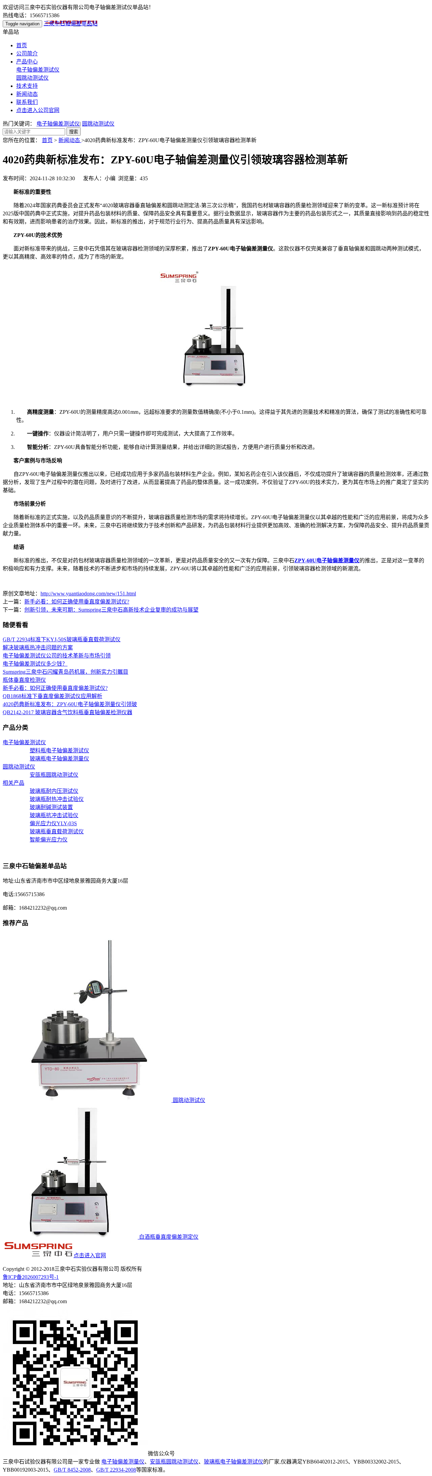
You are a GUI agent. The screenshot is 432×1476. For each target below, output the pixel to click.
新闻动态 (27, 94)
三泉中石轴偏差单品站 (71, 23)
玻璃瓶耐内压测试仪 (54, 791)
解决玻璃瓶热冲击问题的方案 (38, 647)
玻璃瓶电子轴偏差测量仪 (59, 758)
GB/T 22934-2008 (116, 1470)
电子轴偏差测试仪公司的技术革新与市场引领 (57, 656)
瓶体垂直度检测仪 (24, 680)
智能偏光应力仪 (49, 839)
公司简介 (27, 53)
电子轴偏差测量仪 (122, 1462)
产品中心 (27, 61)
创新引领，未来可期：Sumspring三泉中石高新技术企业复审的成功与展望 (111, 610)
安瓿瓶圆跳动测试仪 (54, 775)
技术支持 (27, 86)
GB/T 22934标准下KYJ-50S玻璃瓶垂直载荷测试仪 (61, 639)
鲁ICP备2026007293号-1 (31, 1277)
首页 (21, 45)
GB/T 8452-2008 (72, 1470)
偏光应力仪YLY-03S (53, 823)
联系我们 (27, 102)
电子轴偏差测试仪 (37, 70)
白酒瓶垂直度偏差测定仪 (168, 1237)
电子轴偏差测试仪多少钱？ (35, 664)
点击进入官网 (90, 1255)
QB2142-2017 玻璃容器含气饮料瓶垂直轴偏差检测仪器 (67, 712)
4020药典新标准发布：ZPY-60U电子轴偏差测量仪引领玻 (70, 704)
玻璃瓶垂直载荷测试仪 (57, 831)
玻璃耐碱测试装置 (51, 807)
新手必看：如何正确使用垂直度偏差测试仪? (76, 602)
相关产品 (13, 783)
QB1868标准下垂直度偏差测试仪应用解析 (52, 696)
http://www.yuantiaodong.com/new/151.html (88, 593)
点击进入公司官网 (37, 110)
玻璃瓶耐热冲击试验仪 (57, 799)
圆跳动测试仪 (32, 78)
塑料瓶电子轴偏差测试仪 (59, 750)
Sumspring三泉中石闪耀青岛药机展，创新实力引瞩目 (65, 672)
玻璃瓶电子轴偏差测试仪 (233, 1462)
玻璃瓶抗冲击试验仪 (54, 815)
